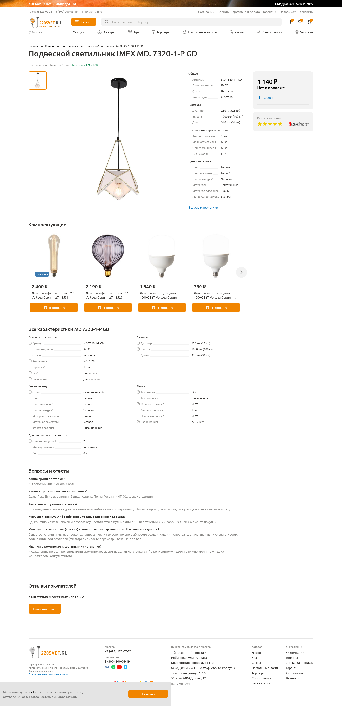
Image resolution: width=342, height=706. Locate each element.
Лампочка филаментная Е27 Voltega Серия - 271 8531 (53, 295)
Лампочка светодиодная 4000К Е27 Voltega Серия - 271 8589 (159, 295)
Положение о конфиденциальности (48, 674)
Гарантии (269, 12)
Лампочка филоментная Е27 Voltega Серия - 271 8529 (107, 295)
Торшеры (258, 673)
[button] (37, 175)
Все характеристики (203, 207)
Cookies (33, 692)
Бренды (223, 12)
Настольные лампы (266, 668)
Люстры (257, 652)
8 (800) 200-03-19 (66, 11)
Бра (254, 657)
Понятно (148, 694)
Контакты (306, 12)
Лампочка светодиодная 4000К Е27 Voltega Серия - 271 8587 (213, 295)
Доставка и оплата (246, 12)
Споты (256, 662)
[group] (117, 139)
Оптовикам (287, 12)
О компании (205, 12)
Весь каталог (261, 683)
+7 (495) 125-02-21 (40, 11)
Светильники (262, 678)
